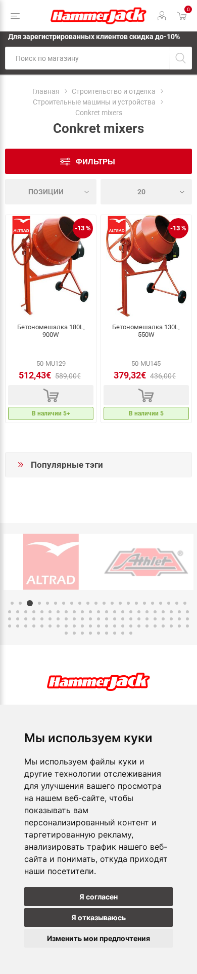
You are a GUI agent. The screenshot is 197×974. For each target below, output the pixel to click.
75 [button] (58, 626)
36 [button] (114, 611)
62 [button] (138, 618)
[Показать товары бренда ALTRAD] (51, 562)
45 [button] (187, 611)
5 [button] (47, 603)
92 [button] (66, 633)
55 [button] (82, 618)
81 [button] (106, 626)
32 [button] (82, 611)
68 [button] (187, 618)
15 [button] (128, 603)
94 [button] (82, 633)
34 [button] (98, 611)
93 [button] (74, 633)
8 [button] (71, 603)
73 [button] (41, 626)
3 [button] (30, 603)
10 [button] (87, 603)
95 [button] (90, 633)
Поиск (180, 58)
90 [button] (179, 626)
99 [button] (122, 633)
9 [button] (79, 603)
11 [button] (95, 603)
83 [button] (122, 626)
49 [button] (33, 618)
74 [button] (50, 626)
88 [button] (163, 626)
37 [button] (122, 611)
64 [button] (155, 618)
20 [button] (168, 603)
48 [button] (25, 618)
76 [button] (66, 626)
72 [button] (33, 626)
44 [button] (179, 611)
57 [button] (98, 618)
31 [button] (74, 611)
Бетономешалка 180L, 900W (51, 330)
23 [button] (9, 611)
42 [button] (163, 611)
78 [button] (82, 626)
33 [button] (90, 611)
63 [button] (147, 618)
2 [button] (20, 603)
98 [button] (114, 633)
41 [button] (155, 611)
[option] (51, 562)
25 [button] (25, 611)
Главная (46, 91)
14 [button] (120, 603)
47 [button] (17, 618)
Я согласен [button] (98, 896)
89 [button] (171, 626)
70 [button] (17, 626)
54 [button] (74, 618)
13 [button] (112, 603)
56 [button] (90, 618)
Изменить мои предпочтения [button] (98, 938)
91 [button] (187, 626)
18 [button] (152, 603)
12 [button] (104, 603)
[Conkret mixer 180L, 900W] (51, 266)
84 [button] (130, 626)
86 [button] (147, 626)
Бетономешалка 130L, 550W (146, 330)
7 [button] (63, 603)
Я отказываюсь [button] (98, 917)
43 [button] (171, 611)
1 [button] (12, 603)
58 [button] (106, 618)
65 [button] (163, 618)
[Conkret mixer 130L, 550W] (146, 266)
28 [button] (50, 611)
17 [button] (144, 603)
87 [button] (155, 626)
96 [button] (98, 633)
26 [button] (33, 611)
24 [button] (17, 611)
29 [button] (58, 611)
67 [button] (179, 618)
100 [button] (130, 633)
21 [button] (176, 603)
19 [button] (160, 603)
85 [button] (138, 626)
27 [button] (41, 611)
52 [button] (58, 618)
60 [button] (122, 618)
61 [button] (130, 618)
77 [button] (74, 626)
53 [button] (66, 618)
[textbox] (87, 58)
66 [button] (171, 618)
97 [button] (106, 633)
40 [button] (147, 611)
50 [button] (41, 618)
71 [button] (25, 626)
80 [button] (98, 626)
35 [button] (106, 611)
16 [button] (136, 603)
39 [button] (138, 611)
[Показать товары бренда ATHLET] (146, 562)
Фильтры (95, 161)
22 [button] (184, 603)
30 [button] (66, 611)
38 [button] (130, 611)
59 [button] (114, 618)
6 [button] (55, 603)
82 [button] (114, 626)
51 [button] (50, 618)
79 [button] (90, 626)
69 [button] (9, 626)
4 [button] (39, 603)
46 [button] (9, 618)
